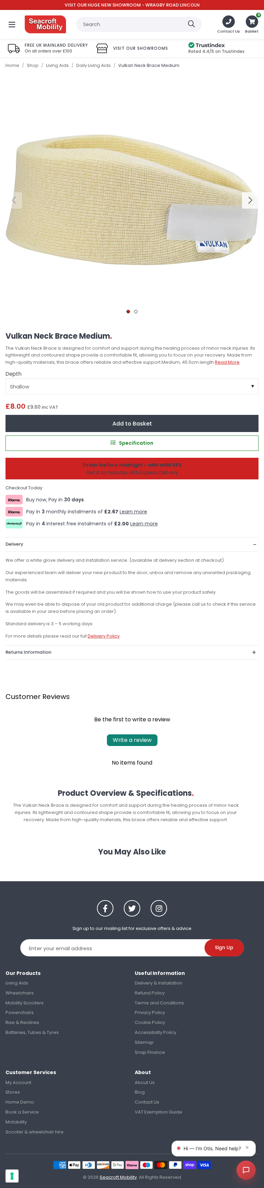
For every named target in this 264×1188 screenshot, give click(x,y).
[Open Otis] (246, 1170)
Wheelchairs (20, 993)
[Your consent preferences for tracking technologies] (12, 1176)
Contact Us (147, 1102)
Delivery (14, 544)
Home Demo (20, 1102)
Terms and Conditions (159, 1003)
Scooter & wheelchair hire (35, 1132)
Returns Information (28, 652)
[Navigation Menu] (12, 24)
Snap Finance (150, 1052)
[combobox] (139, 24)
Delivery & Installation (158, 983)
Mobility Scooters (25, 1003)
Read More (227, 362)
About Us (145, 1082)
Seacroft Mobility (45, 24)
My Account (18, 1082)
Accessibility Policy (155, 1032)
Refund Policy (150, 993)
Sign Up (224, 947)
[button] (251, 24)
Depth (14, 374)
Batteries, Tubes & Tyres (32, 1032)
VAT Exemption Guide (158, 1112)
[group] (132, 199)
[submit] (191, 24)
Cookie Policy (150, 1022)
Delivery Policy (104, 636)
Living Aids (17, 983)
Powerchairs (20, 1012)
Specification (136, 443)
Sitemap (144, 1042)
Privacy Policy (150, 1012)
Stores (13, 1092)
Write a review (132, 740)
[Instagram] (159, 908)
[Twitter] (132, 908)
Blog (140, 1092)
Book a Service (22, 1112)
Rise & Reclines (22, 1022)
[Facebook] (105, 908)
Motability (16, 1122)
